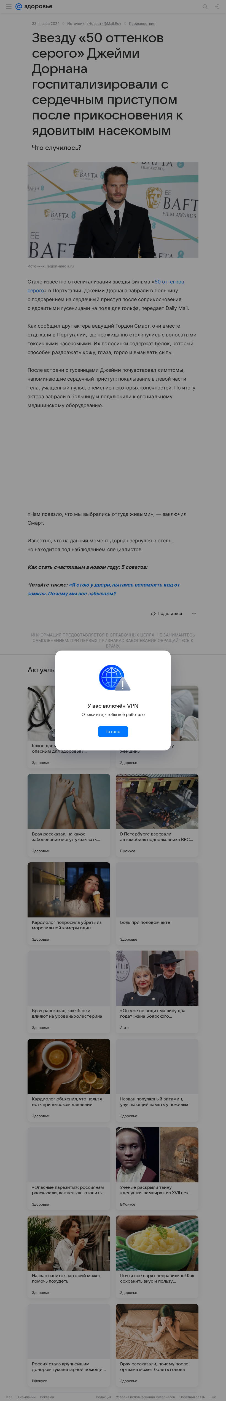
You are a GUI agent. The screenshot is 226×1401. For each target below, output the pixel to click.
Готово (113, 731)
